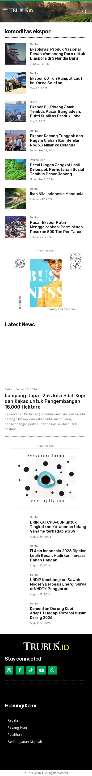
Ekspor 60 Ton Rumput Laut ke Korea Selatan (56, 80)
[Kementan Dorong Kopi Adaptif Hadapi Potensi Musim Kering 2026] (15, 613)
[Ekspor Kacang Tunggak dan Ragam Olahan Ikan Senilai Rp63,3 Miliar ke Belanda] (15, 140)
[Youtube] (41, 670)
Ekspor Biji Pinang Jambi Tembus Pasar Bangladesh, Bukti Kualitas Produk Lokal (55, 111)
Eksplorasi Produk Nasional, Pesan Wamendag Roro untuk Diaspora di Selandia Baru (57, 54)
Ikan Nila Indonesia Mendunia (57, 194)
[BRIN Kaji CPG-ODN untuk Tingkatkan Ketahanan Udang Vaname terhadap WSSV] (15, 527)
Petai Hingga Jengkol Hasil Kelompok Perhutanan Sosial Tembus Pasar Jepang (57, 169)
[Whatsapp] (52, 670)
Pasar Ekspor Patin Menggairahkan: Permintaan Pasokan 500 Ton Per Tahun (56, 227)
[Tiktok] (30, 670)
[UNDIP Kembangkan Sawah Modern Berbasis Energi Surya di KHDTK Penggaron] (15, 584)
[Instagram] (9, 670)
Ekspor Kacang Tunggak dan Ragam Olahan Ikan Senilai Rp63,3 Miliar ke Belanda (56, 140)
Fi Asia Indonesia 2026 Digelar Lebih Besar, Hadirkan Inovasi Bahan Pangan (58, 555)
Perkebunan (37, 160)
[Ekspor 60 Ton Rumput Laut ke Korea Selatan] (15, 83)
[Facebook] (20, 670)
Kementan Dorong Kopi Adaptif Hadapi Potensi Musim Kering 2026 (58, 613)
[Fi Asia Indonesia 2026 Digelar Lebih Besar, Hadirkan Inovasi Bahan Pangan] (15, 555)
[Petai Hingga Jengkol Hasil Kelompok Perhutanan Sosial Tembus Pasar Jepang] (15, 169)
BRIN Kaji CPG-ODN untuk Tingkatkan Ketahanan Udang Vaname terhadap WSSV (58, 527)
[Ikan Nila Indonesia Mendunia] (15, 198)
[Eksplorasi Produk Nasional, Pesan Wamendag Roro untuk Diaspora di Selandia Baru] (15, 54)
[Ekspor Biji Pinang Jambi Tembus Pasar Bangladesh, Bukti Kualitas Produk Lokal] (15, 111)
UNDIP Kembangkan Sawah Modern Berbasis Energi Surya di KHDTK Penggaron (58, 584)
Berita (34, 44)
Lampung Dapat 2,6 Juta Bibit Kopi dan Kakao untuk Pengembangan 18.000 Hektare (45, 401)
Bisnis (33, 102)
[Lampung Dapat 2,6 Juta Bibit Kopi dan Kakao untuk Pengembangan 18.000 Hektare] (46, 357)
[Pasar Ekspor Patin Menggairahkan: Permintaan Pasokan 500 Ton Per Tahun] (15, 227)
